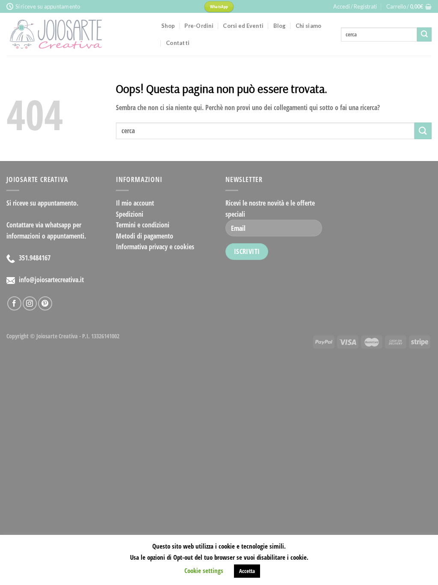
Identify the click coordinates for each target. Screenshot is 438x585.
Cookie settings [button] (203, 570)
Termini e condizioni (142, 225)
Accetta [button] (247, 571)
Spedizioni (129, 214)
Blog (279, 25)
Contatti (177, 42)
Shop (168, 25)
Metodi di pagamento (144, 236)
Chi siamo (308, 25)
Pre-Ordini (198, 25)
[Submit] (424, 34)
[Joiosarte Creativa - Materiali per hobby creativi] (77, 34)
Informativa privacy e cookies (155, 246)
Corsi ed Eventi (243, 25)
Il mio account (135, 203)
